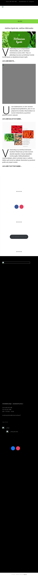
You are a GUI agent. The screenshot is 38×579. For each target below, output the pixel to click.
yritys (8, 428)
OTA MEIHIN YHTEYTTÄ (19, 237)
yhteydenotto (14, 431)
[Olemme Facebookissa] (20, 577)
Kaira (25, 574)
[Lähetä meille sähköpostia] (18, 577)
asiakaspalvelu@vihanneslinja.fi (11, 415)
